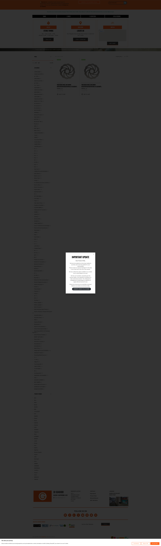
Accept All (155, 543)
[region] (80, 542)
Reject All (145, 543)
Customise (136, 543)
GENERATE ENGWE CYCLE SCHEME (81, 289)
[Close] (94, 254)
